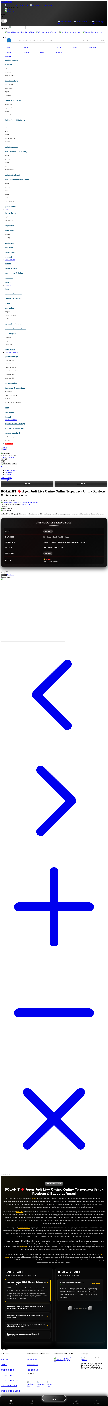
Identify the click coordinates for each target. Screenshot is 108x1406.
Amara (74, 47)
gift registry (48, 5)
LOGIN (27, 484)
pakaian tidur (9, 84)
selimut (8, 264)
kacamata (8, 72)
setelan (7, 134)
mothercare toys (10, 437)
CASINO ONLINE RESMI (10, 1391)
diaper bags (10, 252)
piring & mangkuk (10, 315)
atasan (7, 124)
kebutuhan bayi (11, 81)
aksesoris (7, 142)
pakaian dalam (9, 170)
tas (6, 68)
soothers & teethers (13, 298)
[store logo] (17, 28)
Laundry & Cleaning (11, 395)
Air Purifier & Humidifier (13, 402)
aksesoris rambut (10, 75)
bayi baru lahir (9, 217)
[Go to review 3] (79, 1308)
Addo (9, 47)
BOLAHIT (19, 1212)
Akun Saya (4, 447)
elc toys (7, 440)
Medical (7, 399)
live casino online (24, 1228)
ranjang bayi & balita (14, 273)
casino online (23, 1247)
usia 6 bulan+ (9, 220)
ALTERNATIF (76, 1403)
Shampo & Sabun (10, 367)
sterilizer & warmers (13, 294)
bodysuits (8, 95)
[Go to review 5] (86, 1308)
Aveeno (26, 52)
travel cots (9, 248)
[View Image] (1, 1173)
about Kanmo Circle (27, 32)
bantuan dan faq (32, 1365)
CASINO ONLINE (7, 1370)
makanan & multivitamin (15, 329)
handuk (8, 417)
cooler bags (8, 344)
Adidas (26, 47)
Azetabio (59, 52)
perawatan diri (9, 378)
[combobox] (10, 455)
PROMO (11, 1403)
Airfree (42, 47)
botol (7, 289)
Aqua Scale (92, 47)
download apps (23, 5)
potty (7, 408)
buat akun (8, 472)
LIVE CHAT (97, 1403)
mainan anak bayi (12, 433)
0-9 (102, 40)
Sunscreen (8, 364)
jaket (6, 166)
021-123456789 (32, 1370)
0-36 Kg (7, 237)
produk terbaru (11, 60)
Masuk (4, 449)
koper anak (9, 226)
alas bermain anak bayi (14, 428)
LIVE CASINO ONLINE (9, 1380)
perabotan (9, 278)
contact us (98, 32)
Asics (9, 52)
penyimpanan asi (10, 341)
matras (8, 282)
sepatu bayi (8, 104)
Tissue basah (9, 392)
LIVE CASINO (6, 1375)
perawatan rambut (10, 371)
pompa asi (8, 337)
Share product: (6, 577)
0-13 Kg (7, 234)
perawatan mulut (10, 374)
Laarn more (26, 504)
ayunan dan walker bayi (15, 424)
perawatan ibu (11, 383)
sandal (7, 111)
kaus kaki (8, 115)
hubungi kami (32, 1359)
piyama (7, 91)
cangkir (7, 312)
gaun (6, 131)
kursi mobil (9, 230)
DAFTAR (81, 484)
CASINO (4, 1365)
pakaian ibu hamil (12, 175)
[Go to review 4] (82, 1308)
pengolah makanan (13, 324)
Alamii (58, 47)
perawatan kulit (9, 360)
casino (34, 1198)
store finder (76, 32)
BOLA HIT (5, 1359)
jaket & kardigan (10, 138)
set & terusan (9, 88)
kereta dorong (11, 213)
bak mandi (9, 412)
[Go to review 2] (77, 1308)
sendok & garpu (10, 319)
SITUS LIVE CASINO (9, 1386)
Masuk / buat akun (11, 470)
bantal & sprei (11, 268)
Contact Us (96, 23)
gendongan (9, 243)
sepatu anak (8, 108)
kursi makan (10, 350)
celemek (8, 303)
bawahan (7, 127)
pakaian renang (11, 147)
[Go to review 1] (74, 1308)
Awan (42, 52)
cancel (4, 459)
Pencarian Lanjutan (7, 457)
